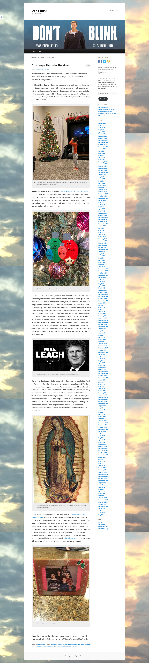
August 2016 (102, 380)
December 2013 (103, 448)
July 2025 (101, 151)
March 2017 (102, 365)
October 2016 (102, 376)
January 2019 (102, 318)
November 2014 (103, 425)
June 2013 (101, 461)
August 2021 (102, 252)
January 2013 (102, 472)
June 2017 (101, 359)
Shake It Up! (102, 116)
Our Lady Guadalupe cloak (82, 644)
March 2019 (102, 314)
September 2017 (103, 352)
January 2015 (102, 421)
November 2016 (103, 374)
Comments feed (103, 526)
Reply (75, 646)
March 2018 (102, 339)
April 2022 (101, 234)
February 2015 (102, 418)
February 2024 (102, 187)
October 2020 (102, 273)
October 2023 (102, 196)
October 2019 (102, 299)
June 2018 (101, 333)
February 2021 (102, 264)
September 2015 (103, 403)
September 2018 (103, 326)
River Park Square (37, 646)
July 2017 (101, 356)
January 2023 (102, 215)
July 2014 (101, 433)
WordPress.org (103, 529)
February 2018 (102, 341)
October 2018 (102, 324)
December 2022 (103, 217)
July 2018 (101, 331)
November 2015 (103, 399)
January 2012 (102, 498)
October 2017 (102, 350)
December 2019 (103, 294)
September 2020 (103, 275)
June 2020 (101, 282)
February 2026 (102, 136)
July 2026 (101, 125)
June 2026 (101, 127)
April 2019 (101, 311)
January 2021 (102, 267)
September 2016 (103, 378)
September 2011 (103, 506)
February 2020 (102, 290)
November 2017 (103, 348)
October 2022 (102, 222)
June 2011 (101, 513)
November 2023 (103, 194)
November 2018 (103, 322)
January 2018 (102, 344)
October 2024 (102, 170)
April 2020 (101, 286)
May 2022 (101, 232)
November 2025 (103, 142)
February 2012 (102, 495)
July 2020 (101, 279)
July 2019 (101, 305)
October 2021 (102, 247)
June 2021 (101, 256)
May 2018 (101, 335)
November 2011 (103, 502)
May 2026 (101, 130)
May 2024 (101, 181)
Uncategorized (41, 644)
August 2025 (102, 149)
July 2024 (101, 177)
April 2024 (101, 183)
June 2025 (101, 153)
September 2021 (103, 249)
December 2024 (103, 166)
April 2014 (101, 440)
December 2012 (103, 474)
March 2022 (102, 237)
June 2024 (101, 179)
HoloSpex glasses (62, 644)
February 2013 (102, 470)
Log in (100, 522)
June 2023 (101, 204)
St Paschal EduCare (48, 646)
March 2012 (102, 493)
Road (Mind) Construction (106, 109)
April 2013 (101, 465)
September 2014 (103, 429)
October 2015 (102, 401)
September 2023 (103, 198)
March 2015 (102, 416)
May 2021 (101, 258)
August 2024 (102, 174)
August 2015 (102, 406)
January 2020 (102, 292)
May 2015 (101, 412)
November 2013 (103, 451)
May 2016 (101, 386)
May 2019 (101, 309)
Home (33, 51)
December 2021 (103, 243)
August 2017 (102, 354)
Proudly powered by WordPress (74, 656)
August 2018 (102, 329)
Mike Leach (71, 644)
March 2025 (102, 160)
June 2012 (101, 487)
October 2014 (102, 427)
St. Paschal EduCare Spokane (63, 646)
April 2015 (101, 414)
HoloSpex (53, 644)
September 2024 (103, 172)
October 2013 (102, 453)
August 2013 (102, 457)
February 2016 (102, 393)
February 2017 (102, 367)
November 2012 (103, 476)
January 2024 (102, 189)
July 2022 (101, 228)
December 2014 (103, 423)
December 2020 (103, 269)
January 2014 (102, 446)
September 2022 (103, 224)
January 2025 (102, 164)
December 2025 (103, 140)
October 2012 (102, 478)
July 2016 (101, 382)
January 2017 (102, 369)
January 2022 (102, 241)
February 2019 (102, 316)
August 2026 (102, 123)
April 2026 (101, 132)
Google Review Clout (105, 111)
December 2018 (103, 320)
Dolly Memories (103, 107)
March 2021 (102, 262)
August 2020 (102, 277)
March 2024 (102, 185)
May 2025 (101, 155)
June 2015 (101, 410)
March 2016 (102, 391)
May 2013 (101, 463)
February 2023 (102, 213)
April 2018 (101, 337)
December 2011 (103, 500)
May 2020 (101, 284)
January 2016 (102, 395)
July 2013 (101, 459)
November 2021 (103, 245)
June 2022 (101, 230)
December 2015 (103, 397)
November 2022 (103, 219)
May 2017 (101, 361)
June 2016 (101, 384)
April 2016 (101, 388)
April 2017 (101, 363)
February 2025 (102, 162)
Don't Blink (39, 10)
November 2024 (103, 168)
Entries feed (102, 524)
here (39, 411)
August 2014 (102, 431)
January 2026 (102, 138)
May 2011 (101, 515)
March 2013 (102, 468)
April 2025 (101, 157)
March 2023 (102, 211)
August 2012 (102, 483)
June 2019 (101, 307)
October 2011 (102, 504)
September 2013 (103, 455)
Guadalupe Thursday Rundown (51, 65)
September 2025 (103, 147)
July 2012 (101, 485)
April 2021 (101, 260)
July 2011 (101, 510)
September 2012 (103, 480)
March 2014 (102, 442)
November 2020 (103, 271)
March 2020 (102, 288)
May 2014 (101, 438)
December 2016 (103, 371)
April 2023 (101, 209)
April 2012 (101, 491)
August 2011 (102, 508)
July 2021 (101, 254)
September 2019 (103, 301)
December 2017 (103, 346)
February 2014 (102, 444)
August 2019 (102, 303)
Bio (40, 51)
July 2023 (101, 202)
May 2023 (101, 207)
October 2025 (102, 145)
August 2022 (102, 226)
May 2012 (101, 489)
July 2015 (101, 408)
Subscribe (103, 99)
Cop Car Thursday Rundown (107, 114)
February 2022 (102, 239)
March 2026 (102, 134)
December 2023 (103, 192)
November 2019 (103, 297)
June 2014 (101, 436)
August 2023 (102, 200)
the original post (71, 538)
